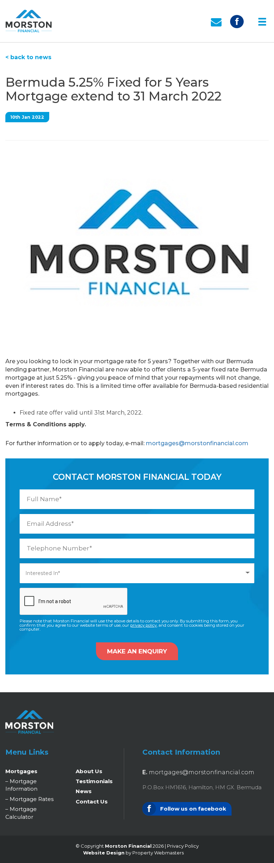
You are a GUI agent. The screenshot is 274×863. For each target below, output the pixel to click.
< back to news (28, 57)
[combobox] (137, 573)
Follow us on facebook (192, 808)
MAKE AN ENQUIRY (137, 651)
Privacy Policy (183, 846)
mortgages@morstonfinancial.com (197, 443)
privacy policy (143, 625)
